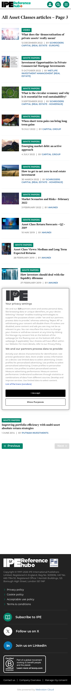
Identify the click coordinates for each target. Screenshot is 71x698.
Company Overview (30, 680)
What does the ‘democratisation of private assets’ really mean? (43, 36)
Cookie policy (15, 594)
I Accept (35, 393)
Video (26, 30)
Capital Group (51, 129)
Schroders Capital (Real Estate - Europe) (43, 44)
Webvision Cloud (45, 689)
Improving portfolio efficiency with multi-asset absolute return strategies (31, 426)
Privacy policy (15, 589)
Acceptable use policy (20, 599)
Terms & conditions (19, 604)
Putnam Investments (35, 433)
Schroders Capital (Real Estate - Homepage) (43, 102)
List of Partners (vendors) (19, 384)
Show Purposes (35, 402)
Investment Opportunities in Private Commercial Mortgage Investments (44, 64)
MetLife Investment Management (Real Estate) (41, 73)
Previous (15, 445)
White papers (31, 58)
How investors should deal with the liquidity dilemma (42, 276)
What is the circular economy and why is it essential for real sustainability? (45, 94)
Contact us (9, 680)
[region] (35, 349)
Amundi (53, 207)
